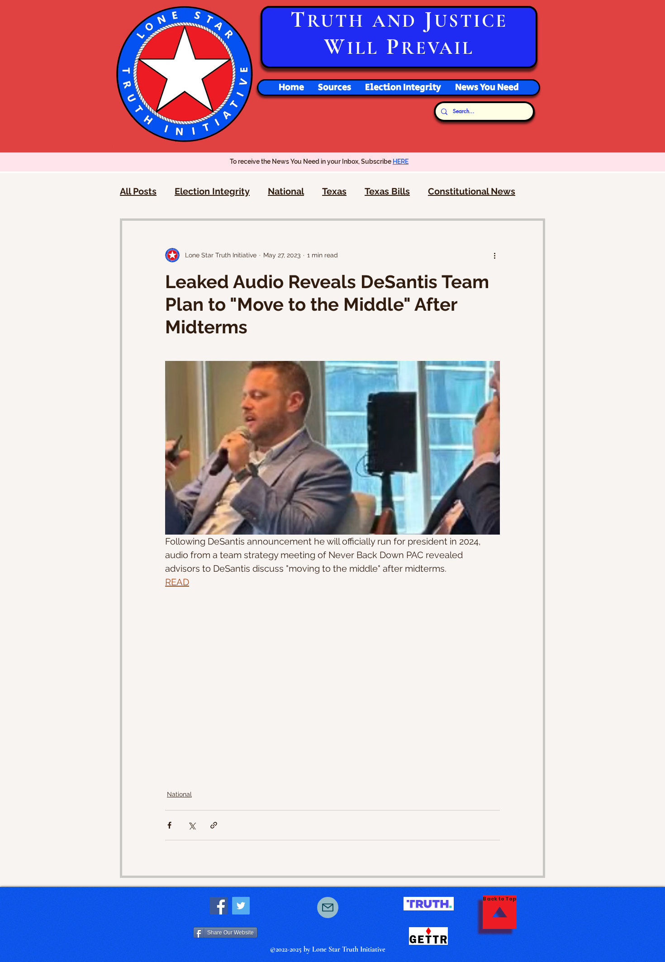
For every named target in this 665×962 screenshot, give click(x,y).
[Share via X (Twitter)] (191, 825)
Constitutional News (471, 191)
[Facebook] (219, 906)
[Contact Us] (327, 907)
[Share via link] (213, 825)
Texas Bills (387, 191)
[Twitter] (241, 906)
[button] (403, 88)
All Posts (138, 191)
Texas (334, 191)
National (286, 191)
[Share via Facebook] (169, 825)
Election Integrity (212, 191)
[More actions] (494, 255)
